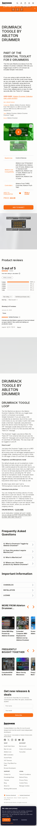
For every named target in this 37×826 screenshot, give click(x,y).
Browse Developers (10, 768)
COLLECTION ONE (24, 515)
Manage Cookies (24, 786)
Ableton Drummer (20, 105)
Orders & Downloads (25, 749)
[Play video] (18, 132)
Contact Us (7, 774)
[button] (5, 146)
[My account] (21, 3)
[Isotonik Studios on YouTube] (19, 740)
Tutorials (6, 780)
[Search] (17, 3)
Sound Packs (8, 757)
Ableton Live (7, 752)
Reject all (15, 819)
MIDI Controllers (22, 107)
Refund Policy (23, 777)
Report (19, 327)
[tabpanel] (18, 172)
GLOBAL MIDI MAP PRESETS (11, 517)
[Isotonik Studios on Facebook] (5, 740)
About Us (6, 786)
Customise (24, 819)
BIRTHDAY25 (27, 6)
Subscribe (18, 715)
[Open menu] (33, 3)
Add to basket (18, 207)
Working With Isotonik (10, 788)
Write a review (7, 277)
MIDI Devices (13, 108)
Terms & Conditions (25, 774)
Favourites (22, 752)
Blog (5, 783)
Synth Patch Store (9, 746)
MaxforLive (13, 107)
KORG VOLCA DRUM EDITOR (16, 514)
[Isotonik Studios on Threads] (16, 740)
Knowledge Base (9, 777)
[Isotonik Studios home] (7, 3)
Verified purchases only (22, 296)
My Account (22, 746)
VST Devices (8, 760)
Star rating (6, 296)
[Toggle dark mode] (29, 3)
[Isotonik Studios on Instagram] (12, 740)
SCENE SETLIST (19, 513)
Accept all (6, 819)
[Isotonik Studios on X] (9, 740)
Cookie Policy (23, 783)
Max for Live (7, 749)
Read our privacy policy (7, 823)
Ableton (12, 105)
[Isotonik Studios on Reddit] (23, 740)
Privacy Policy (23, 780)
